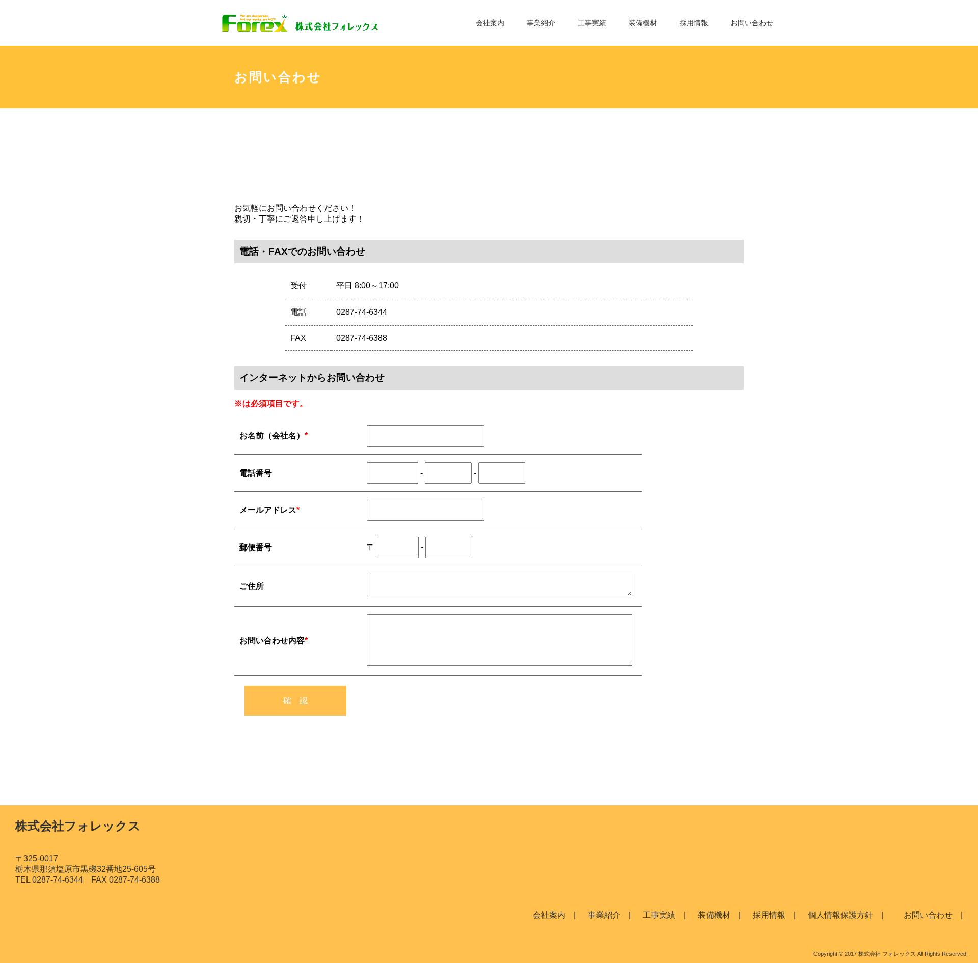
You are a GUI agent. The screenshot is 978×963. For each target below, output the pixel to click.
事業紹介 (541, 23)
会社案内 (490, 23)
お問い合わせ (751, 23)
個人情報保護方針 (840, 915)
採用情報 (694, 23)
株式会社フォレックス (78, 826)
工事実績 (592, 23)
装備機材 (643, 23)
